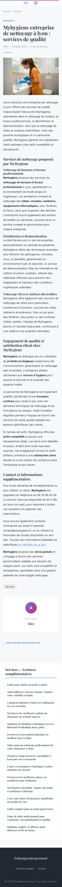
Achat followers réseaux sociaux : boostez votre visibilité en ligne (30, 693)
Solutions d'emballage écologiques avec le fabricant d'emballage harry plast (30, 725)
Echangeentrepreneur (31, 858)
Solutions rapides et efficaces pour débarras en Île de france (26, 828)
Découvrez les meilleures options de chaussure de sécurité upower (27, 715)
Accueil (6, 11)
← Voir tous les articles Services (21, 642)
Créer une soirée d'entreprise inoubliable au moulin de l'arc (30, 800)
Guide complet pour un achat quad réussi (30, 809)
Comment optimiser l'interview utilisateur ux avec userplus (30, 704)
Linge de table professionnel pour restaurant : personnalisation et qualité (28, 818)
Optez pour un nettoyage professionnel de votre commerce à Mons (30, 747)
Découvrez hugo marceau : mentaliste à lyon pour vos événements (29, 757)
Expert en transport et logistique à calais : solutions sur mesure (30, 768)
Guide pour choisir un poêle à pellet (27, 684)
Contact (42, 868)
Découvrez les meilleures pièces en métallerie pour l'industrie (26, 779)
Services (17, 11)
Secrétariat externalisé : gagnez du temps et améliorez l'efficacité (30, 789)
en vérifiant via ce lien (32, 544)
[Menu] (36, 2)
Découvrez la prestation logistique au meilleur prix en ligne (27, 736)
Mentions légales (25, 868)
